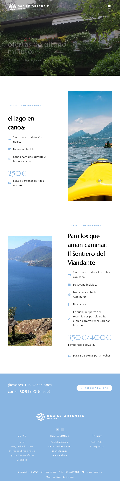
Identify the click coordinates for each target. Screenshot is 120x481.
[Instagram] (62, 429)
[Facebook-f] (57, 429)
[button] (109, 7)
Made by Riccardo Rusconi (60, 477)
